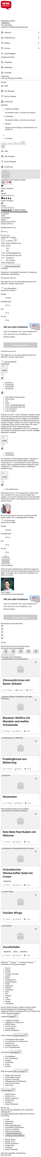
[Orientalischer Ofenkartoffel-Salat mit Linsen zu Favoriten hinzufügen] (35, 851)
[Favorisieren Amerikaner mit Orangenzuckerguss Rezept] (8, 182)
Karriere (8, 1060)
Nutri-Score (9, 1085)
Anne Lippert (5, 592)
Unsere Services (10, 1026)
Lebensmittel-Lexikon (12, 1077)
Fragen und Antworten (13, 1075)
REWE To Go (10, 1096)
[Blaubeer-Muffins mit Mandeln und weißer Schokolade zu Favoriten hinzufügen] (35, 700)
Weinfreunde (9, 1100)
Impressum (9, 1123)
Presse (7, 1064)
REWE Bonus (10, 1024)
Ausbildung (9, 1062)
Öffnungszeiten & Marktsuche (15, 1081)
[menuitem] (20, 32)
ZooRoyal (8, 1102)
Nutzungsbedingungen (13, 1125)
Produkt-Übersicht (11, 1045)
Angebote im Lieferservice (14, 1022)
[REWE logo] (4, 105)
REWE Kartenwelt (11, 1098)
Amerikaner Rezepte (26, 962)
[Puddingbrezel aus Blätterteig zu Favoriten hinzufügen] (35, 741)
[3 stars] (21, 651)
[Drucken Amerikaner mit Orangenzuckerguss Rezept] (3, 182)
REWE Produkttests (12, 1030)
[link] (22, 111)
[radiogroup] (20, 651)
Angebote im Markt (12, 1020)
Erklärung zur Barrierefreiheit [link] (15, 1136)
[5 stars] (36, 651)
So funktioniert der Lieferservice (16, 1041)
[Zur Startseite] (8, 13)
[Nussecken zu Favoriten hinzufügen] (35, 779)
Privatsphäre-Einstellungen (14, 1127)
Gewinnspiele (10, 1028)
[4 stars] (28, 651)
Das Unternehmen (11, 1058)
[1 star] (5, 651)
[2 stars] (13, 651)
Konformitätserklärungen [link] (14, 1133)
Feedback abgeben (20, 345)
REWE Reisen (10, 1094)
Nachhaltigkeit (10, 1056)
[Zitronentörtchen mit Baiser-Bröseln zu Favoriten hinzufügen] (35, 662)
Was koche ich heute (12, 1083)
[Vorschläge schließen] (3, 146)
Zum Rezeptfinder (10, 288)
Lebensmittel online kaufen (14, 1039)
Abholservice (9, 1043)
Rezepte (21, 126)
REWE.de (4, 962)
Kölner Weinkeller (11, 1104)
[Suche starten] (23, 143)
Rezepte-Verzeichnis (12, 1079)
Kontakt (8, 1066)
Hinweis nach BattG (12, 1129)
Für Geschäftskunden (12, 1047)
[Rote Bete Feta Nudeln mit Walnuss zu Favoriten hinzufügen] (35, 814)
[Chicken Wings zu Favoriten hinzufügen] (35, 895)
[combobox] (11, 144)
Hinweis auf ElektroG (12, 1131)
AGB (7, 1119)
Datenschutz (9, 1121)
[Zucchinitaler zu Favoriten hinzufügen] (35, 929)
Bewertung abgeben (8, 655)
